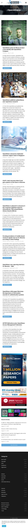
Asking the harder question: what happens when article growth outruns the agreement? (13, 434)
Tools (4, 212)
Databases (5, 326)
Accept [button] (4, 526)
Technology (5, 296)
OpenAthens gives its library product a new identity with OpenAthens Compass (13, 49)
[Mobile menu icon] (26, 2)
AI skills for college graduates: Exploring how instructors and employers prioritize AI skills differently (13, 423)
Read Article (6, 68)
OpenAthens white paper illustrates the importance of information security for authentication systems (13, 293)
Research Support (10, 241)
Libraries (4, 103)
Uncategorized (6, 268)
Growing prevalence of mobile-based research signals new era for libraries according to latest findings (14, 237)
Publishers (5, 53)
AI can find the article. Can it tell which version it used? (13, 439)
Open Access (10, 326)
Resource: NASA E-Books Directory (9, 428)
